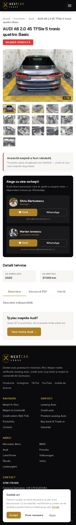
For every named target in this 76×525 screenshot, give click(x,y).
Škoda (6, 461)
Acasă (6, 18)
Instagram (23, 383)
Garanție (46, 427)
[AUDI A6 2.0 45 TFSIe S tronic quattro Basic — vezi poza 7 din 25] (23, 120)
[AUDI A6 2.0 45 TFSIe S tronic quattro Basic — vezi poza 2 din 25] (23, 109)
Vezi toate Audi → (24, 332)
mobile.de (60, 383)
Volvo (42, 461)
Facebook (8, 383)
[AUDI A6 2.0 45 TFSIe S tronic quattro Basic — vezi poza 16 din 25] (9, 142)
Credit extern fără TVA (16, 415)
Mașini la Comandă (14, 410)
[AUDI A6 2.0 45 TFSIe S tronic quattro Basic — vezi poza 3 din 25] (37, 109)
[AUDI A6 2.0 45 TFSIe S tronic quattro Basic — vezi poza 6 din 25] (9, 120)
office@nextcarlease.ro (38, 219)
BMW (42, 444)
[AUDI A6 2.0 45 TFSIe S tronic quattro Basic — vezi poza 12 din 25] (23, 131)
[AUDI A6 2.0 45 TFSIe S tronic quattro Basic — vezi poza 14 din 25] (52, 131)
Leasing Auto (48, 404)
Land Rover (9, 455)
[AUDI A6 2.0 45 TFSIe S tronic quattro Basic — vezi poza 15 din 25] (66, 131)
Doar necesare (34, 515)
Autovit (7, 387)
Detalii (55, 507)
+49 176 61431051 (36, 487)
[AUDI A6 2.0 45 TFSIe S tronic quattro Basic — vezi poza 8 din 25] (37, 120)
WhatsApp (52, 212)
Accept (13, 515)
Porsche (44, 449)
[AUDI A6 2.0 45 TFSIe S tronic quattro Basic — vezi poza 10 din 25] (66, 120)
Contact (7, 427)
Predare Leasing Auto (53, 415)
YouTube (47, 383)
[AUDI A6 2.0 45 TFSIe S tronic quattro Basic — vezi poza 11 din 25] (9, 131)
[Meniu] (69, 5)
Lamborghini (10, 466)
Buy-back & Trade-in (53, 421)
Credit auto (47, 410)
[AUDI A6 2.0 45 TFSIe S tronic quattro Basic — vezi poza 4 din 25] (52, 109)
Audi (31, 18)
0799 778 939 (10, 483)
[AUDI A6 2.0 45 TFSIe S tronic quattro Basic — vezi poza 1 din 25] (9, 109)
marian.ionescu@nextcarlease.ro (38, 249)
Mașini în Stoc (11, 404)
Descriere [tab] (14, 291)
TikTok (35, 383)
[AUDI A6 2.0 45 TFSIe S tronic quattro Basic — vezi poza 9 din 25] (52, 120)
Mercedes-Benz (12, 444)
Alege (52, 515)
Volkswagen (46, 455)
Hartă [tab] (61, 291)
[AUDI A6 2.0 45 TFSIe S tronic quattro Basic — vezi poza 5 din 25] (66, 109)
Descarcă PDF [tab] (38, 291)
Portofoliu (19, 18)
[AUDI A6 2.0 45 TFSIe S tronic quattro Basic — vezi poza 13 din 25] (37, 131)
